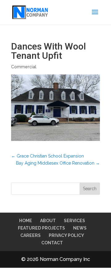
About (48, 220)
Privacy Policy (66, 235)
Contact (52, 242)
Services (74, 220)
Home (25, 220)
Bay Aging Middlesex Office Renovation (58, 163)
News (80, 228)
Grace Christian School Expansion (47, 156)
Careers (30, 235)
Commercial (23, 66)
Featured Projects (41, 228)
